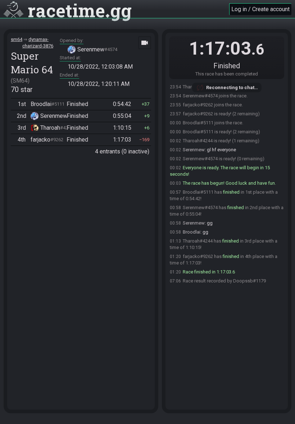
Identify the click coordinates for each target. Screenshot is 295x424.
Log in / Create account (260, 9)
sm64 (16, 39)
